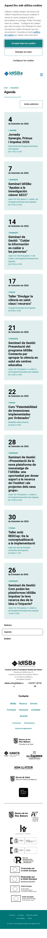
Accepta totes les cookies (24, 43)
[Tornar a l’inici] (37, 926)
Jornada (12, 130)
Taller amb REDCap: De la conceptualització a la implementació (21, 537)
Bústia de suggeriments (23, 728)
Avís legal (21, 915)
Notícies (8, 625)
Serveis (33, 703)
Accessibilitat (20, 918)
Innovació (23, 710)
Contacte (23, 696)
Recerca (23, 703)
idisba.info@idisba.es (14, 685)
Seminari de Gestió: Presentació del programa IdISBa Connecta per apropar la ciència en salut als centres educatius (23, 354)
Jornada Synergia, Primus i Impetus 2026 (20, 138)
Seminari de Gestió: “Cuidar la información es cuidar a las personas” (19, 244)
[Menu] (41, 75)
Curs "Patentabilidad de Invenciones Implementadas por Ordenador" (22, 412)
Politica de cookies (32, 915)
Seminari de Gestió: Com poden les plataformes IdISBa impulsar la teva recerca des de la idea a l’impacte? (22, 595)
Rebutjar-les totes (23, 52)
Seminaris (13, 180)
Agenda (7, 632)
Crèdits (29, 918)
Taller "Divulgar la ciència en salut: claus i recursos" (20, 300)
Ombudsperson (29, 723)
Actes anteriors (31, 104)
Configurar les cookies (23, 60)
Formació (11, 710)
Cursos (12, 292)
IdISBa (13, 703)
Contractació (16, 723)
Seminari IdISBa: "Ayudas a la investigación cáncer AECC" (20, 189)
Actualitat (35, 710)
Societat (23, 716)
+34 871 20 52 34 (35, 685)
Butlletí (7, 638)
